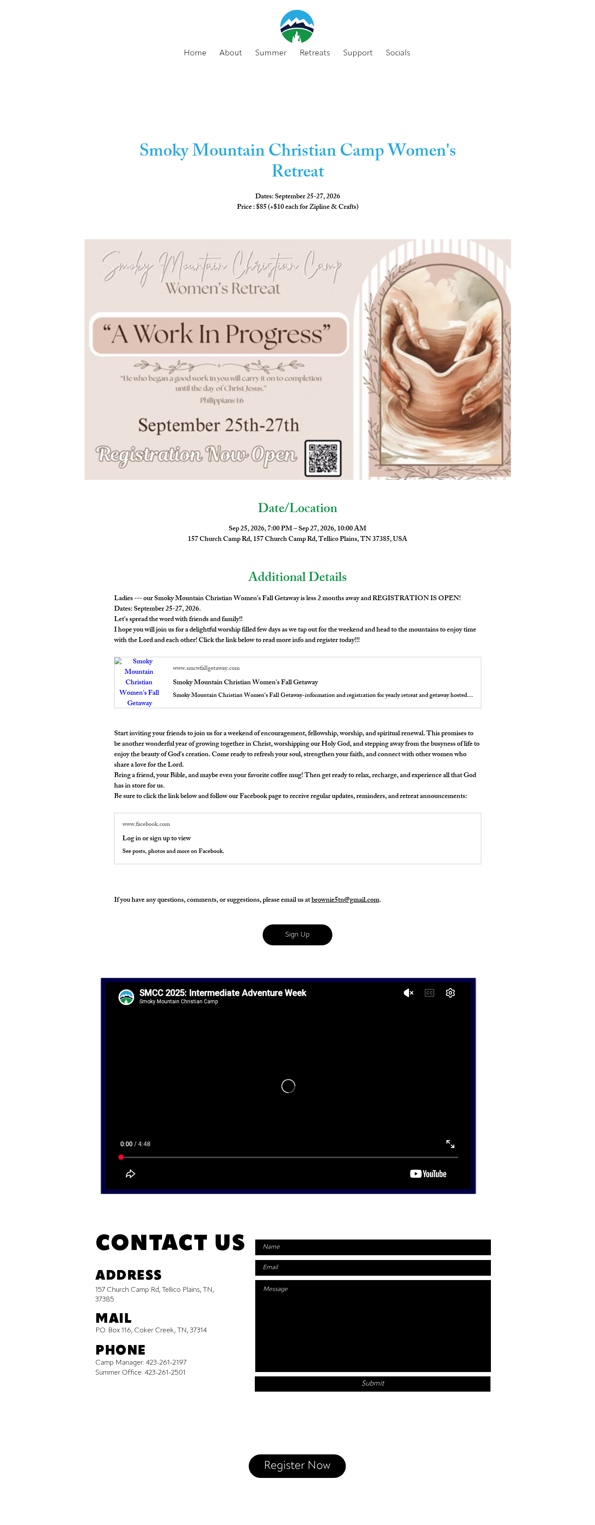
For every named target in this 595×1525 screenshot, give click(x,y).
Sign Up (297, 934)
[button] (398, 53)
